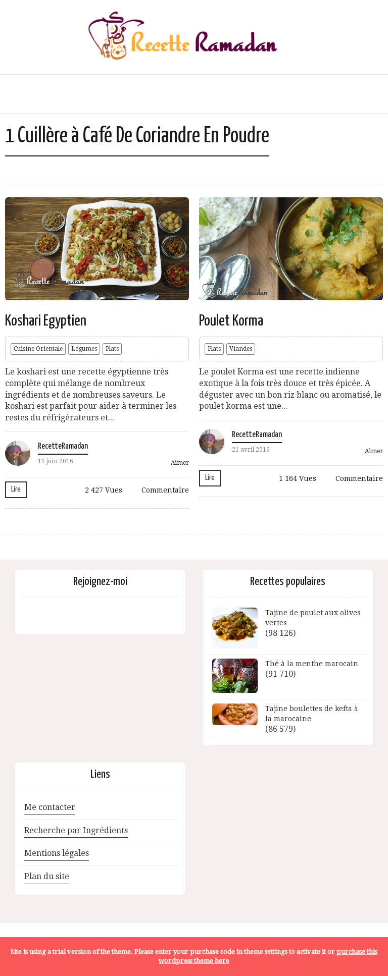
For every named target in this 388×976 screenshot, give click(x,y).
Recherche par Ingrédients (76, 830)
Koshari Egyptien (45, 321)
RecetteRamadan (63, 446)
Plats (112, 348)
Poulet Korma (231, 321)
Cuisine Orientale (38, 348)
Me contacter (49, 807)
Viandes (240, 348)
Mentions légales (56, 853)
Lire (16, 489)
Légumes (84, 348)
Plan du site (46, 876)
